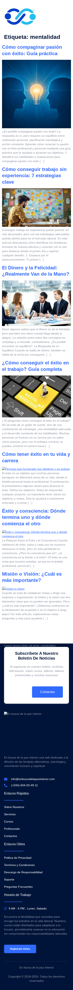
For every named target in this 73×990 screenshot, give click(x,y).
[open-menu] (66, 17)
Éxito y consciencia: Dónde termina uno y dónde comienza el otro (33, 517)
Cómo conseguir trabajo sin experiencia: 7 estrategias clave (34, 175)
